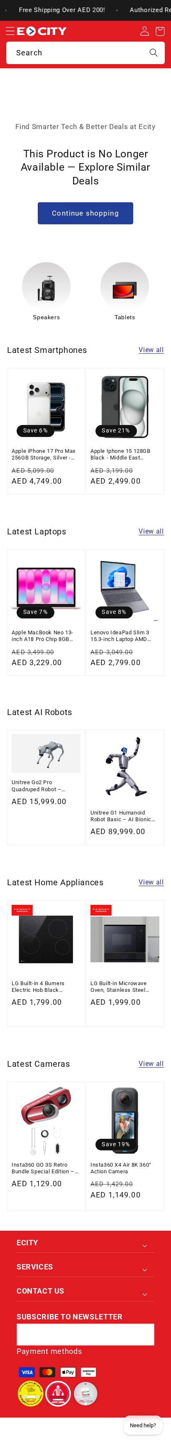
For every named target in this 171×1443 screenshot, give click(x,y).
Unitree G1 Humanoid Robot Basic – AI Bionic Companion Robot (120, 816)
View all (151, 350)
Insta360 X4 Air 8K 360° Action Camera (120, 1168)
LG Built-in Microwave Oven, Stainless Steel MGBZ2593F (118, 987)
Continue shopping (85, 213)
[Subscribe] (143, 1335)
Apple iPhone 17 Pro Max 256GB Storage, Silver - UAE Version (44, 455)
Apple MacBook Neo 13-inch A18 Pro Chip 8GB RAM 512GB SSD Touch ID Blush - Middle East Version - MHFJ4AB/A (45, 636)
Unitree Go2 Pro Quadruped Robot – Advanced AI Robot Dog (42, 786)
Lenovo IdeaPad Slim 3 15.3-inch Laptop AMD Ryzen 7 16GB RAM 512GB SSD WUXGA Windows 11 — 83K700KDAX (124, 636)
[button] (10, 31)
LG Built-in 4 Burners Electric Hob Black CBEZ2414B (38, 987)
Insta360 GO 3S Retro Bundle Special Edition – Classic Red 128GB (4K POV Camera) (43, 1168)
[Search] (153, 52)
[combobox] (85, 53)
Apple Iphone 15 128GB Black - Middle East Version (120, 455)
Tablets (96, 317)
